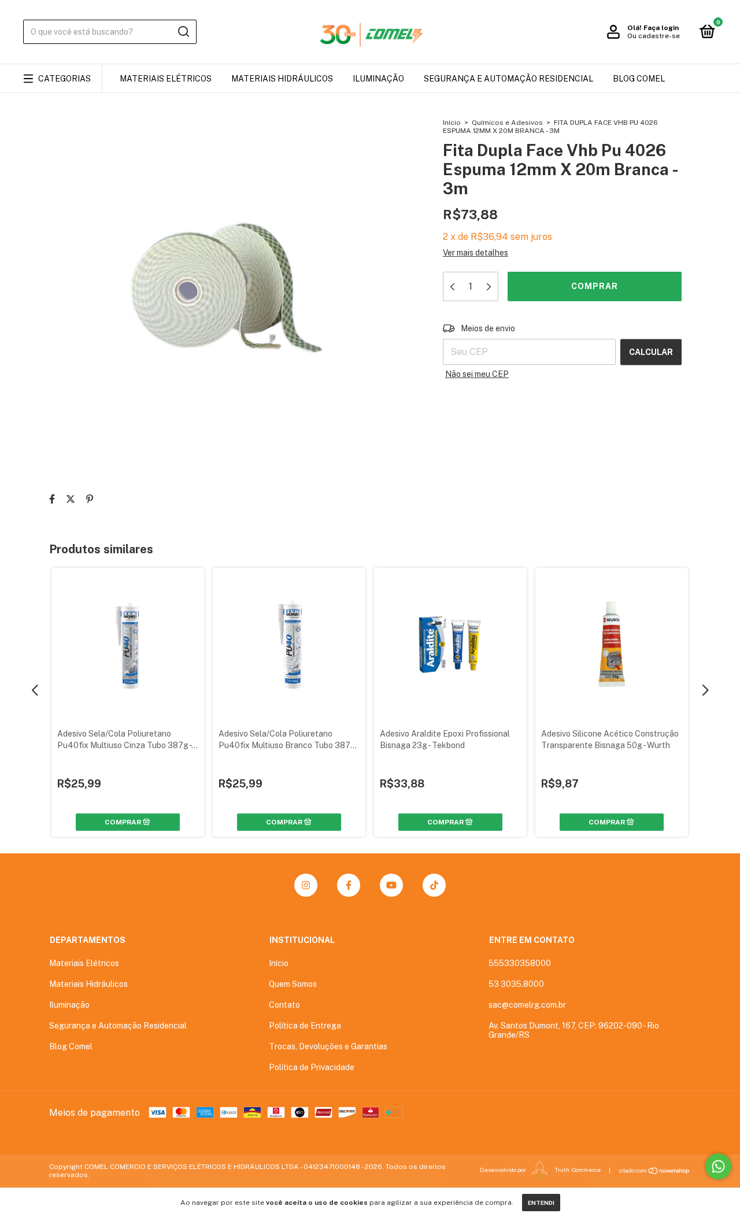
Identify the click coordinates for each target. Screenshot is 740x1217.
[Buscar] (183, 31)
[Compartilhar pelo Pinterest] (89, 499)
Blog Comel (639, 78)
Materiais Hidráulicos (282, 78)
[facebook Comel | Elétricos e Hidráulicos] (348, 885)
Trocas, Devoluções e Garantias (328, 1046)
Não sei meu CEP (477, 374)
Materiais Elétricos (166, 78)
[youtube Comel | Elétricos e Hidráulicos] (391, 885)
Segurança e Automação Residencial (508, 78)
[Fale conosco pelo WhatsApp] (718, 1166)
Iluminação (378, 78)
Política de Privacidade (311, 1067)
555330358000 (520, 963)
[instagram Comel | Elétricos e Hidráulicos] (305, 885)
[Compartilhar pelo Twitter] (70, 499)
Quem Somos (293, 984)
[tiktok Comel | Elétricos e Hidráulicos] (434, 885)
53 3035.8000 (516, 984)
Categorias (64, 78)
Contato (284, 1004)
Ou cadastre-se (653, 36)
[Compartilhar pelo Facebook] (52, 499)
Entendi (541, 1202)
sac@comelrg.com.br (527, 1004)
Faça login (661, 28)
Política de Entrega (305, 1025)
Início (452, 123)
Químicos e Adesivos (507, 123)
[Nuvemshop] (655, 1171)
